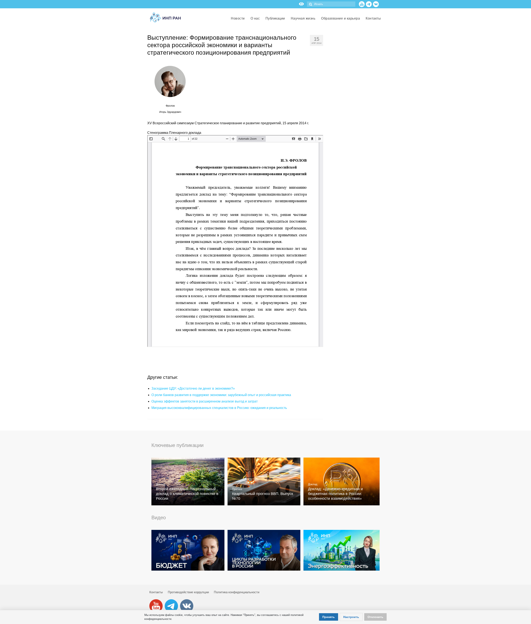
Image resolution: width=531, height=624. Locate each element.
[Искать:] (331, 4)
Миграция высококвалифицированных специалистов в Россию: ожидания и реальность (219, 408)
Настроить (351, 617)
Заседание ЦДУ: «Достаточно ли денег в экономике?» (193, 388)
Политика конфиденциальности (236, 592)
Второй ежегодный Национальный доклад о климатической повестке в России (187, 494)
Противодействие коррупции (188, 592)
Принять (328, 617)
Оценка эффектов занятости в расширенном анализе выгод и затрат (204, 401)
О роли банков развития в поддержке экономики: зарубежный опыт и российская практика (221, 395)
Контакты (156, 592)
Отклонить (375, 617)
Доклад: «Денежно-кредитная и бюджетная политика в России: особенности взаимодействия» (335, 494)
